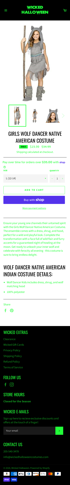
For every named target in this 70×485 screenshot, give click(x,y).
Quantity (54, 170)
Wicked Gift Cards (13, 345)
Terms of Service (13, 367)
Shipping (21, 152)
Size (5, 170)
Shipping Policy (12, 356)
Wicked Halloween (20, 468)
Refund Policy (11, 362)
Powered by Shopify (40, 468)
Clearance (9, 339)
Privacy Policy (11, 350)
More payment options (34, 208)
